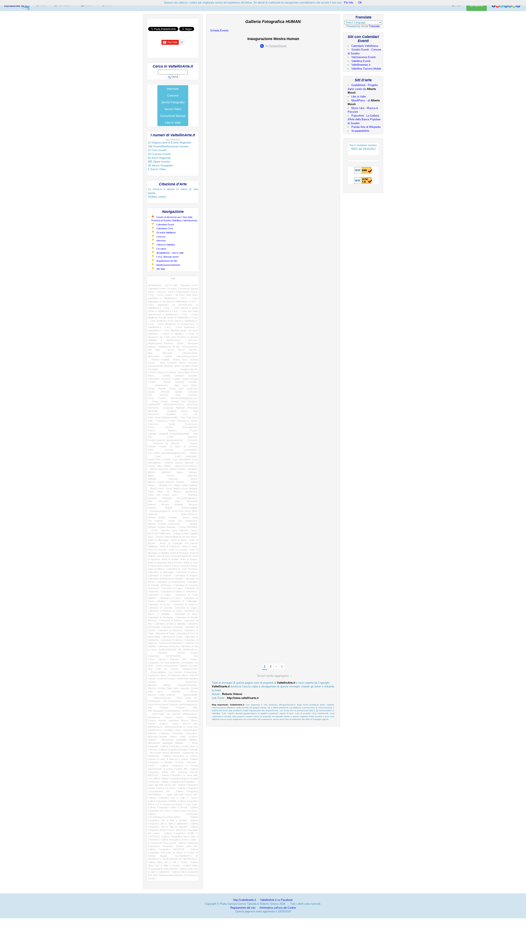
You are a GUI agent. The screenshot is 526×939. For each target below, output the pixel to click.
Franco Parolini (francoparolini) (172, 427)
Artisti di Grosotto (157, 549)
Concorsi (173, 95)
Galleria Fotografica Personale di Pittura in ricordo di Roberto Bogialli (173, 852)
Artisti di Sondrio (188, 559)
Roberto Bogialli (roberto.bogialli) (172, 508)
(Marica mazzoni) (158, 469)
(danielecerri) (158, 385)
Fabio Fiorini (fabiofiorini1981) (163, 417)
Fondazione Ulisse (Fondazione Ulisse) (168, 675)
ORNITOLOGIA (190, 711)
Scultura (163, 723)
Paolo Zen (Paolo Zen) (162, 495)
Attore (178, 730)
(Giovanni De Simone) (163, 443)
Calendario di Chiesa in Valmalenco (179, 591)
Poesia (151, 723)
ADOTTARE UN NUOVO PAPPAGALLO (174, 714)
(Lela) (154, 456)
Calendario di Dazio (170, 598)
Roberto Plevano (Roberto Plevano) (172, 504)
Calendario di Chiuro (159, 595)
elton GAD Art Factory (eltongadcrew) (172, 669)
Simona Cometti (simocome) (164, 524)
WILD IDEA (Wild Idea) (159, 533)
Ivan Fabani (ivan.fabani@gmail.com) (167, 453)
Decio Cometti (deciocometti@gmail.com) (172, 398)
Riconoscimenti (189, 346)
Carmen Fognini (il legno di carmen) (172, 446)
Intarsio (162, 720)
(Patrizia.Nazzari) (159, 698)
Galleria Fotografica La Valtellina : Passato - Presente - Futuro (173, 762)
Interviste (173, 88)
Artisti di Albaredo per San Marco (181, 536)
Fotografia (192, 717)
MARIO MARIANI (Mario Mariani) (172, 472)
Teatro (175, 723)
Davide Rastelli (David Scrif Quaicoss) (172, 388)
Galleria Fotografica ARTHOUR (166, 849)
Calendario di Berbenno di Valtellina (165, 578)
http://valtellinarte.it (244, 899)
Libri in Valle (358, 96)
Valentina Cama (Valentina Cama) (179, 530)
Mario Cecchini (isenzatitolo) (172, 449)
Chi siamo (161, 249)
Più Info (348, 2)
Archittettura (154, 717)
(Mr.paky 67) (164, 485)
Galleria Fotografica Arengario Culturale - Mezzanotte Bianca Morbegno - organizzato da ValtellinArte (173, 752)
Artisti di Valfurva (156, 569)
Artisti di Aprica (179, 540)
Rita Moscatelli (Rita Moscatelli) (172, 501)
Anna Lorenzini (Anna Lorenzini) (178, 362)
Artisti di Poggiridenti (181, 556)
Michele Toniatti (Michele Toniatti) (166, 482)
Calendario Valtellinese (364, 45)
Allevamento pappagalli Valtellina (179, 739)
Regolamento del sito (242, 907)
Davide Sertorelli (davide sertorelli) (172, 392)
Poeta (183, 736)
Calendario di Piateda (170, 620)
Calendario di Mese (185, 614)
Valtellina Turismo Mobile (366, 68)
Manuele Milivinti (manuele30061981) (172, 685)
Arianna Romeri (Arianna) (160, 366)
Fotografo (164, 733)
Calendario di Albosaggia (161, 572)
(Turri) (153, 530)
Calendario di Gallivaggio (183, 601)
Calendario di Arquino (185, 575)
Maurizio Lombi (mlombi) (161, 695)
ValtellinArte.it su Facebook (276, 899)
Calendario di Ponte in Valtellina (170, 624)
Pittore (173, 736)
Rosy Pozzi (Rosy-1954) (184, 511)
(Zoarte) (159, 536)
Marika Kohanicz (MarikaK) (183, 469)
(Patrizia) (189, 495)
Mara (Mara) (164, 466)
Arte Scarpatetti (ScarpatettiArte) (164, 711)
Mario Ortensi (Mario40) (172, 475)
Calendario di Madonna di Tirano (165, 611)
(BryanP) (157, 652)
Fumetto (152, 720)
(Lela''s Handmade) (182, 456)
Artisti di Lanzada (178, 549)
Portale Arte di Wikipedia (366, 126)
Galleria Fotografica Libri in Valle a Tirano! (172, 798)
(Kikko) (192, 453)
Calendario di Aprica (186, 572)
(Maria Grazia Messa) (185, 466)
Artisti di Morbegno (179, 553)
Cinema (168, 717)
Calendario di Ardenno (160, 575)
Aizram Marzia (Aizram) (182, 350)
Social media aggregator (274, 675)
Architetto (169, 730)
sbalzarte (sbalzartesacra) (172, 514)
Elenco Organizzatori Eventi (182, 292)
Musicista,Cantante (157, 736)
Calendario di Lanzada (160, 608)
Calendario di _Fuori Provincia (182, 569)
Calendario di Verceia (168, 646)
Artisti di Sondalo (170, 559)
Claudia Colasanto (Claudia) (180, 375)
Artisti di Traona (171, 566)
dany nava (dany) (185, 385)
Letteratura (173, 720)
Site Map (160, 269)
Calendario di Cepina (172, 588)
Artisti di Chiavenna (170, 546)
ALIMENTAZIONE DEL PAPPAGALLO (178, 649)
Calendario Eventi (165, 224)
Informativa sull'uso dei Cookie (278, 907)
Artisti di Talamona (157, 562)
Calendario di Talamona (170, 630)
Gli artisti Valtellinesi (166, 232)
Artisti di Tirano (174, 562)
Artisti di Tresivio (189, 566)
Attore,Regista (190, 730)
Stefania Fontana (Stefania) (161, 527)
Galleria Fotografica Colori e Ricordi (167, 807)
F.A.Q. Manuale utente (167, 257)
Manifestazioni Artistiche (168, 265)
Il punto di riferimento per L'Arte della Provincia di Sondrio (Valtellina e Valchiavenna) (173, 336)
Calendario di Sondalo (172, 627)
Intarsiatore (191, 733)
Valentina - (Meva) (184, 691)
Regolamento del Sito (166, 261)
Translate (374, 26)
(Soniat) (191, 524)
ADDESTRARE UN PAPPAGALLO (180, 859)
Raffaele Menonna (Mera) (172, 479)
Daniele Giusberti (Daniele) (180, 382)
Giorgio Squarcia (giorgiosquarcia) (165, 440)
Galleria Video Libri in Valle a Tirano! (168, 862)
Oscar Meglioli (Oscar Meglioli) (181, 488)
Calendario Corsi (164, 228)
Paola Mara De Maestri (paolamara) (172, 491)
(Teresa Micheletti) (187, 527)
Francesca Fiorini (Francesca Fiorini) (176, 421)
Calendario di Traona (172, 636)
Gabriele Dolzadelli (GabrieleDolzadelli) (168, 433)
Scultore (152, 739)
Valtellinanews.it (360, 64)
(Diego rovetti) (157, 401)
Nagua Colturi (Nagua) (185, 485)
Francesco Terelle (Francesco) (172, 424)
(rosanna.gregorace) (159, 511)
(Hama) (190, 443)
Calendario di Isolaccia (185, 604)
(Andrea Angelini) (159, 359)
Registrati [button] (477, 5)
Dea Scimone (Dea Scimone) (172, 395)
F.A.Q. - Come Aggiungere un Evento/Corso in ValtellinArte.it (173, 304)
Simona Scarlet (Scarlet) (162, 517)
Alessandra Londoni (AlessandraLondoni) (172, 356)
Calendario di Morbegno (160, 617)
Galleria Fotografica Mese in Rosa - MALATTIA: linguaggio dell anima (173, 829)
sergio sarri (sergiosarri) (182, 520)
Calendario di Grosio (159, 604)
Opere (180, 343)
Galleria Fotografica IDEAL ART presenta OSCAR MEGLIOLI (173, 772)
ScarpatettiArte (360, 130)
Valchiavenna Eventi (363, 57)
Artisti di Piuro (163, 556)
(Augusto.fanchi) (183, 369)
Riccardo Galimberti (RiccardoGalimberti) (172, 498)
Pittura (194, 720)
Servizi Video (172, 109)
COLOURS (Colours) (159, 379)
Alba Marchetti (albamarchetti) (172, 353)
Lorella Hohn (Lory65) (159, 459)
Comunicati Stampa (173, 115)
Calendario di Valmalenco (170, 643)
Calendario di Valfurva (172, 640)
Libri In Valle (173, 122)
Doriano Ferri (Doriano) (184, 401)
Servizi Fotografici (173, 102)
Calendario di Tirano (165, 633)
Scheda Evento (219, 30)
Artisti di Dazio (189, 546)
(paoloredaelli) (188, 695)
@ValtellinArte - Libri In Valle (170, 253)
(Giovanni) (191, 440)
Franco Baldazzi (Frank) (172, 430)
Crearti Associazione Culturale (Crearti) (176, 665)
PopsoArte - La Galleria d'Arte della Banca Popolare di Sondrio (364, 119)
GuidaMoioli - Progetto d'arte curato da (363, 89)
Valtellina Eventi (360, 61)
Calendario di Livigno (186, 608)
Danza (179, 717)
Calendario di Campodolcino (171, 582)
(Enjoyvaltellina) (157, 672)
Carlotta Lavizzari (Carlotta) (162, 372)
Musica (184, 720)
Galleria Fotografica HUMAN (162, 801)
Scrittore (193, 736)
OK (360, 2)
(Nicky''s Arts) (156, 488)
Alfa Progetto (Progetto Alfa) (172, 707)
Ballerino (152, 733)
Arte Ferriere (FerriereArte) (183, 672)
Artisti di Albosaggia (158, 540)
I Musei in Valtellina (165, 244)
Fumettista (177, 733)
